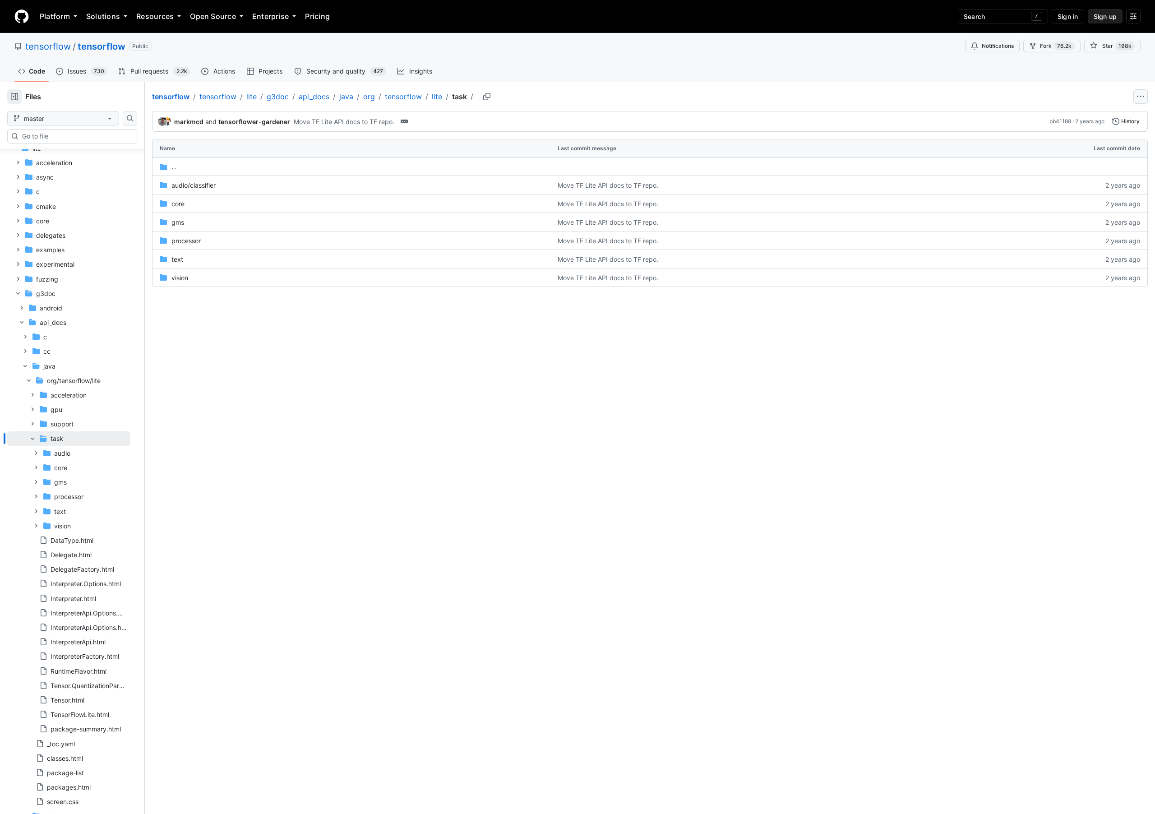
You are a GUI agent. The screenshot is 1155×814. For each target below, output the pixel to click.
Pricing (317, 16)
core (178, 204)
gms (177, 222)
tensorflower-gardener (254, 121)
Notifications (998, 45)
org (369, 96)
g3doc (278, 96)
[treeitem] (68, 482)
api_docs (314, 96)
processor (186, 241)
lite (251, 96)
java (346, 96)
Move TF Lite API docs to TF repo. (344, 121)
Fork (1056, 45)
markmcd (188, 121)
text (177, 259)
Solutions (103, 16)
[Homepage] (21, 16)
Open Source (213, 16)
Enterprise (270, 16)
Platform (55, 16)
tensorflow (48, 46)
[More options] (1140, 96)
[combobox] (75, 136)
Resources (155, 16)
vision (179, 278)
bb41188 (1060, 121)
